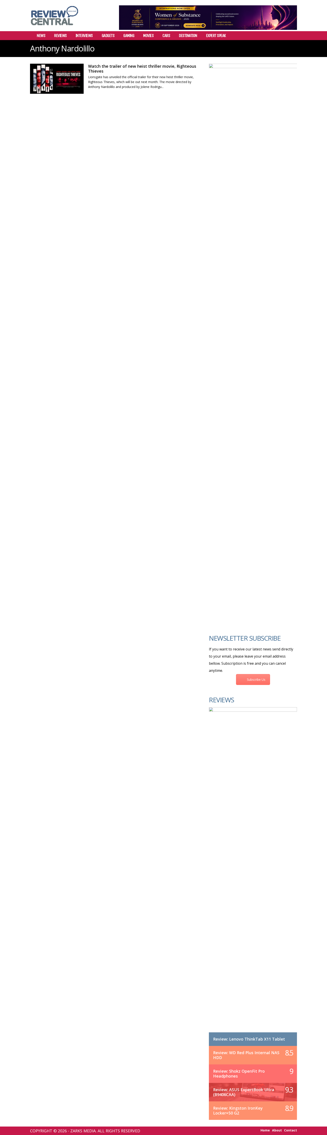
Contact (290, 1130)
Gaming (128, 35)
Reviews (60, 35)
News (41, 35)
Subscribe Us (256, 679)
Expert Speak (216, 35)
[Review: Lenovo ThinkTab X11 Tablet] (253, 874)
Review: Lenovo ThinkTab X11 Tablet (249, 1039)
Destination (188, 35)
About (277, 1130)
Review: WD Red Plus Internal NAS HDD (246, 1055)
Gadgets (108, 35)
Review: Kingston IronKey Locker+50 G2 (238, 1110)
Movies (148, 35)
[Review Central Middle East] (54, 27)
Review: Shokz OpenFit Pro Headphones (239, 1073)
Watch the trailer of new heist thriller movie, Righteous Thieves (142, 68)
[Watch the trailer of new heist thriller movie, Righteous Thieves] (57, 79)
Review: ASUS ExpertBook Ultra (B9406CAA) (243, 1092)
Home (265, 1130)
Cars (166, 35)
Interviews (84, 35)
